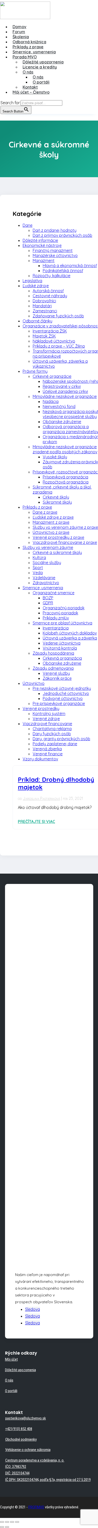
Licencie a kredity (40, 66)
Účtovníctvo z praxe (51, 532)
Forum (19, 31)
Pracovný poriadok (60, 612)
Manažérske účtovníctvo (55, 255)
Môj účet (11, 1359)
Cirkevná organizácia (62, 658)
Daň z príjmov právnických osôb (62, 235)
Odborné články (37, 320)
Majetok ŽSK (44, 336)
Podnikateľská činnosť (63, 270)
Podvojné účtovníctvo (63, 698)
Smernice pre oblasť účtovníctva (62, 622)
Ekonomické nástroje (42, 245)
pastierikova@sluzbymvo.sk (25, 1418)
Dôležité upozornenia (43, 61)
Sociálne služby (47, 562)
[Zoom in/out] (17, 1522)
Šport (38, 567)
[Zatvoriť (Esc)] (2, 1522)
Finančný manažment (53, 250)
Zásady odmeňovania (53, 668)
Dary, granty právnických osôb (61, 738)
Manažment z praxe (51, 522)
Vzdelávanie (44, 577)
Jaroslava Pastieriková (41, 798)
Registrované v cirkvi (62, 386)
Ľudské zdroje (36, 285)
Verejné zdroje (46, 718)
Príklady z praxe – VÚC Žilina (59, 346)
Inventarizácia (56, 627)
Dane (27, 225)
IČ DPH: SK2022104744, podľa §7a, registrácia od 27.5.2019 (48, 1479)
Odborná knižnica (29, 41)
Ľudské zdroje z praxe (53, 517)
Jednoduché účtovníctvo (66, 693)
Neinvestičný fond (59, 406)
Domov (19, 26)
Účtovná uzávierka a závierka (70, 638)
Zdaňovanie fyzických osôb (58, 315)
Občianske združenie (62, 421)
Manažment (44, 260)
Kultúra (39, 557)
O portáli (41, 82)
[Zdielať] (7, 1522)
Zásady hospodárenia (53, 653)
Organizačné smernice (53, 592)
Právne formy (35, 371)
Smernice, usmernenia (34, 51)
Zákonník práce (57, 678)
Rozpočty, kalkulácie (51, 275)
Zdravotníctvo (46, 582)
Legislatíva (32, 280)
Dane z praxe (45, 512)
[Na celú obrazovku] (12, 1522)
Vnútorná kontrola (60, 648)
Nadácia (51, 401)
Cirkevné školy (56, 497)
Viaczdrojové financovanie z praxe (65, 542)
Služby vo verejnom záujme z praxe (65, 527)
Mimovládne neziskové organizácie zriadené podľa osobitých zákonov (65, 449)
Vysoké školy (55, 456)
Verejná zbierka (47, 748)
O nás (28, 71)
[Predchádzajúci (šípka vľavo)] (2, 1527)
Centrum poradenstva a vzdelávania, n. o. (34, 1460)
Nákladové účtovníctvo (54, 341)
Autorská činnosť (48, 290)
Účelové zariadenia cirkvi (65, 391)
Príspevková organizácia (65, 476)
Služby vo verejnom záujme (48, 547)
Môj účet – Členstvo (31, 92)
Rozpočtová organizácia (65, 482)
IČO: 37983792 (15, 1466)
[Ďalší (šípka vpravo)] (7, 1527)
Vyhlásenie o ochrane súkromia (28, 1449)
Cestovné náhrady (50, 295)
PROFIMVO (36, 1507)
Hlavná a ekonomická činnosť (70, 265)
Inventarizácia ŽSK (50, 330)
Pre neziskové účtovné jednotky (62, 688)
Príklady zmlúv (56, 617)
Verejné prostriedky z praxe (58, 537)
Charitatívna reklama (52, 728)
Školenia (21, 36)
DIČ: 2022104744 (17, 1473)
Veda (38, 572)
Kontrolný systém (49, 713)
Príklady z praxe (28, 46)
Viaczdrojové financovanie (47, 723)
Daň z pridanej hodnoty (54, 230)
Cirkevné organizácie (52, 376)
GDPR (48, 602)
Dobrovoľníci (44, 300)
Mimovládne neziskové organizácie (65, 396)
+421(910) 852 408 (18, 1429)
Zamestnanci (45, 310)
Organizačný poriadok (63, 607)
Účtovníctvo (33, 683)
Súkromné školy (57, 502)
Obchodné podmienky (21, 1439)
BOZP (48, 597)
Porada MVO (25, 56)
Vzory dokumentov (40, 758)
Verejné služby (56, 673)
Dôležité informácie (40, 240)
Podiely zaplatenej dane (55, 743)
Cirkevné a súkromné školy (57, 552)
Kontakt (30, 87)
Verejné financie (48, 753)
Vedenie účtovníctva (61, 643)
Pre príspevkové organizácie (59, 703)
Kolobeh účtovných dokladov (70, 633)
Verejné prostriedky (41, 708)
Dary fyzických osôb (52, 733)
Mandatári (42, 305)
